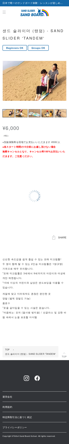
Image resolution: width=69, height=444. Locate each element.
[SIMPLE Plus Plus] (34, 12)
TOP (7, 349)
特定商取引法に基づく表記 (17, 417)
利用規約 (7, 407)
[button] (4, 12)
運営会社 (7, 396)
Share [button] (62, 237)
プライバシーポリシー (15, 427)
